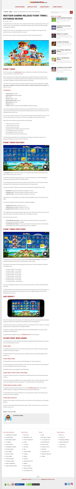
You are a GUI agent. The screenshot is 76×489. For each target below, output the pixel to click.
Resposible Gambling (64, 439)
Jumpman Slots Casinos (11, 435)
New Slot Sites (32, 7)
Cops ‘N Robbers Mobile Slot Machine (64, 50)
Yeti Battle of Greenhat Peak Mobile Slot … (64, 26)
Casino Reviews (20, 7)
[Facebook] (66, 484)
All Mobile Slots (45, 451)
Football (26, 454)
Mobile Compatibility (10, 463)
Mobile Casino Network (11, 465)
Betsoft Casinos (9, 454)
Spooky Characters (28, 439)
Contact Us (62, 437)
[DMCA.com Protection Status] (32, 485)
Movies (25, 442)
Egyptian (26, 458)
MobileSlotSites (26, 479)
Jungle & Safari (27, 451)
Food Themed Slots (28, 470)
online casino (18, 72)
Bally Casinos (9, 451)
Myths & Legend (27, 465)
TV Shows (26, 444)
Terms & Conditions (63, 442)
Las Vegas (26, 446)
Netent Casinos (9, 444)
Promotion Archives (46, 454)
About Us (61, 435)
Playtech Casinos (10, 458)
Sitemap (43, 456)
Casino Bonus (44, 7)
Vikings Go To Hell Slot (62, 34)
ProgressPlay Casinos (11, 446)
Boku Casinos (9, 456)
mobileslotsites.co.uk (47, 479)
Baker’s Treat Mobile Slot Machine (63, 58)
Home (6, 11)
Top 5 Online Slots (45, 439)
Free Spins (43, 449)
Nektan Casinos (9, 437)
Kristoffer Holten (8, 21)
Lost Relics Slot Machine (63, 42)
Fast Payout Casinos (46, 437)
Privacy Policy (62, 446)
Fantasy (25, 456)
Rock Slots (26, 435)
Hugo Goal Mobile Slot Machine (64, 18)
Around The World (28, 468)
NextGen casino (26, 334)
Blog (10, 11)
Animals (25, 463)
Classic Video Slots (28, 461)
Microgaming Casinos (11, 439)
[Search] (71, 12)
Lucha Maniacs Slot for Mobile (64, 67)
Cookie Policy (62, 444)
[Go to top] (38, 477)
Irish (25, 449)
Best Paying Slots (45, 442)
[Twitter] (69, 484)
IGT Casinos (8, 442)
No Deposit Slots (45, 446)
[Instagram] (72, 484)
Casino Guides (57, 7)
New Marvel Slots (28, 437)
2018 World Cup (32, 387)
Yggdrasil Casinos (10, 461)
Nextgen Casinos (10, 449)
